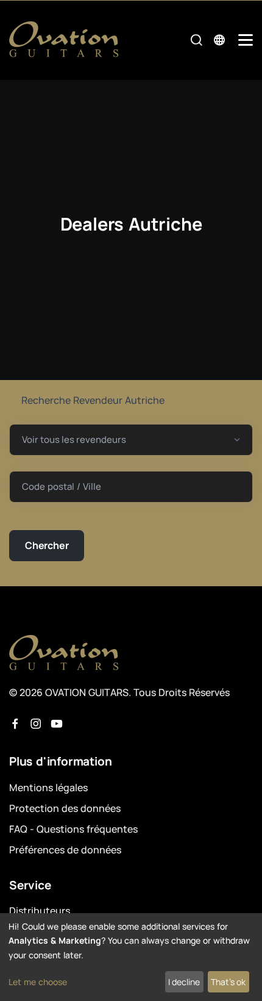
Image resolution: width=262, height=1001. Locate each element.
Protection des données (65, 808)
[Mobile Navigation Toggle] (245, 40)
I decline (184, 982)
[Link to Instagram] (36, 724)
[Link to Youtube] (57, 724)
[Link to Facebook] (15, 724)
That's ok (228, 982)
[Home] (64, 39)
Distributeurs (39, 910)
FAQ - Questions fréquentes (73, 829)
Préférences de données (65, 849)
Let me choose (38, 982)
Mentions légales (48, 787)
